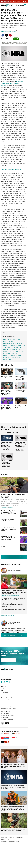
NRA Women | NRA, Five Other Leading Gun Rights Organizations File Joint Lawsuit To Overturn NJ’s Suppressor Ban (20, 447)
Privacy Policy (4, 837)
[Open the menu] (25, 5)
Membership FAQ (5, 717)
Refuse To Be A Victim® (15, 570)
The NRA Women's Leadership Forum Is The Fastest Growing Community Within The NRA (13, 766)
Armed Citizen (4, 692)
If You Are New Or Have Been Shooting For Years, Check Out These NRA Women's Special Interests (13, 830)
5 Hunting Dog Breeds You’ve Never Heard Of (7, 520)
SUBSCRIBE (9, 660)
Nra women (8, 595)
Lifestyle (6, 31)
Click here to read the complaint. (11, 169)
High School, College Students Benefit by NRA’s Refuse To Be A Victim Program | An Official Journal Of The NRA (13, 604)
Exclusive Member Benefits (7, 715)
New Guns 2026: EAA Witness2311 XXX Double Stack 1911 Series (8, 538)
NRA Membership (5, 700)
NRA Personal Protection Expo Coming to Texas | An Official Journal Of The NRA (14, 610)
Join (11, 1)
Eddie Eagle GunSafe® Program (14, 623)
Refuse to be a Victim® (6, 704)
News (2, 31)
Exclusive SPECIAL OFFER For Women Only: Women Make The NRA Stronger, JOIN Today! (13, 787)
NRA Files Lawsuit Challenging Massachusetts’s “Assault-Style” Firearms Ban (12, 357)
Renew (15, 1)
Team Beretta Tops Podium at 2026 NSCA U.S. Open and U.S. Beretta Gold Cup (8, 512)
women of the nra (15, 595)
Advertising (3, 675)
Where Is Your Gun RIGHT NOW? (8, 545)
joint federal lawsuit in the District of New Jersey (12, 83)
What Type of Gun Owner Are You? (13, 495)
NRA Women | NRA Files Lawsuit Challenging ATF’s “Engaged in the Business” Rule (6, 463)
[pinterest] (10, 34)
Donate (19, 1)
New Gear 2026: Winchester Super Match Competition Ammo (9, 529)
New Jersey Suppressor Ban (10, 334)
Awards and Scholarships (7, 698)
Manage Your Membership (7, 719)
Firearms (14, 31)
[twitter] (6, 34)
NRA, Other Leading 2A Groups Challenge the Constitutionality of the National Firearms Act (13, 351)
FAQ (8, 839)
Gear (10, 31)
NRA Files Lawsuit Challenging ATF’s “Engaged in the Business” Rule (14, 346)
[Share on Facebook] (2, 34)
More (10, 475)
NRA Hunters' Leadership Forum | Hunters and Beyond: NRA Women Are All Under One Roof (14, 592)
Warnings (3, 839)
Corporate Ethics (19, 837)
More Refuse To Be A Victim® (7, 615)
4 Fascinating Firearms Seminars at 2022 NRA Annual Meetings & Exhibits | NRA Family (13, 599)
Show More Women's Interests (15, 635)
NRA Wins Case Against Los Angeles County (11, 340)
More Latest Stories (17, 557)
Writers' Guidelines (5, 677)
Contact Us (3, 673)
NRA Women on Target (6, 706)
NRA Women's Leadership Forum (8, 702)
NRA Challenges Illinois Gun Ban (12, 343)
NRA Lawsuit (20, 334)
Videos (2, 690)
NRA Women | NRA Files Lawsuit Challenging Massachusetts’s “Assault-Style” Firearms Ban (6, 446)
